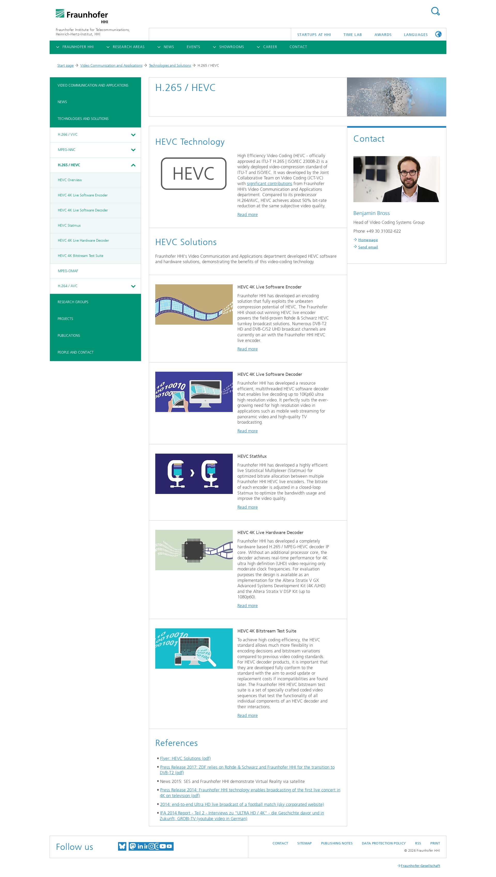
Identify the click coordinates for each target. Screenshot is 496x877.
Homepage (368, 240)
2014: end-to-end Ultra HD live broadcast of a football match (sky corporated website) (242, 804)
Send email (368, 247)
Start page (65, 65)
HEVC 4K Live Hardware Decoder (83, 240)
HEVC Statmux (69, 225)
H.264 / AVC (68, 286)
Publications (69, 335)
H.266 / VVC (68, 134)
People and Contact (76, 352)
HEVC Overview (70, 180)
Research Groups (73, 302)
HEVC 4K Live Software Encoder (83, 195)
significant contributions (269, 183)
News (62, 102)
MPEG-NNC (66, 150)
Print (435, 843)
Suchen (435, 11)
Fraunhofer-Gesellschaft (420, 866)
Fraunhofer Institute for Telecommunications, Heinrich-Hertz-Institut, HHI (93, 32)
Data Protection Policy (384, 843)
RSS (418, 843)
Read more (247, 214)
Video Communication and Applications (111, 65)
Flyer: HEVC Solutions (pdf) (185, 758)
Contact (280, 843)
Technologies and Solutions (170, 65)
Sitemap (304, 843)
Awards (383, 35)
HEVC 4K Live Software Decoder (83, 210)
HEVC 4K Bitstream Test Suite (80, 256)
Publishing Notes (337, 843)
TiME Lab (353, 35)
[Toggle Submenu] (133, 134)
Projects (65, 319)
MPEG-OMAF (68, 271)
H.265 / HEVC (69, 165)
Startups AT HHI (314, 35)
